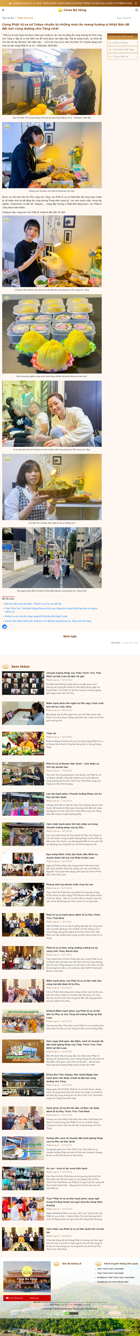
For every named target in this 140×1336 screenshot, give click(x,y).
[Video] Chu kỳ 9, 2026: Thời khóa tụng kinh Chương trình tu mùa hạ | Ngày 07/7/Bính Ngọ (72, 3)
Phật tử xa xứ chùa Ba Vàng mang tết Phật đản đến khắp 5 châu (36, 616)
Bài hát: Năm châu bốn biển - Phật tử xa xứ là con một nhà (33, 604)
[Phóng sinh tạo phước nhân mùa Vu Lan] (23, 894)
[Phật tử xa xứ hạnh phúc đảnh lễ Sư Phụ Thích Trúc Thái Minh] (23, 925)
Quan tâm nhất (130, 643)
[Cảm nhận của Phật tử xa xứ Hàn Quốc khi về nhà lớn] (23, 1239)
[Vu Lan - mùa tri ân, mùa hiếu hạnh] (23, 1178)
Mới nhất (115, 643)
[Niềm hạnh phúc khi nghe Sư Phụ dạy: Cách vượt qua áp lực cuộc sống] (23, 713)
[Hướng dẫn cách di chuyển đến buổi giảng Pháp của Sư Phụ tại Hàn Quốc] (23, 1148)
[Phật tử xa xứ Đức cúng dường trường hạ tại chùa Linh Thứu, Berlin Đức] (23, 958)
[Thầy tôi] (23, 743)
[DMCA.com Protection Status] (70, 1313)
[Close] (136, 3)
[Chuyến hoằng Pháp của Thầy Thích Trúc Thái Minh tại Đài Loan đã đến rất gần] (23, 683)
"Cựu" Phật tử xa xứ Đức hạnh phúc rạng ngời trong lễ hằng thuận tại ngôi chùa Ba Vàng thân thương (74, 1202)
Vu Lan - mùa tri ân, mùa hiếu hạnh (66, 1168)
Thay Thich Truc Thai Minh (110, 1273)
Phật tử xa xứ (52, 680)
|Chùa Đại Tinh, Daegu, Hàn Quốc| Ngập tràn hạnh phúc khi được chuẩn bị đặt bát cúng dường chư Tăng (72, 1078)
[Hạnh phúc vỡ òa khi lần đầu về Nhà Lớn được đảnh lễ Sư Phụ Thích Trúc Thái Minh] (23, 1118)
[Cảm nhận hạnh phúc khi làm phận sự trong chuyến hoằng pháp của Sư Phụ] (23, 834)
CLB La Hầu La (120, 56)
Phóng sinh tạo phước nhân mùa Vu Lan (69, 884)
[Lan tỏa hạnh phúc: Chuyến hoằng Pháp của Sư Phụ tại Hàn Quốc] (23, 804)
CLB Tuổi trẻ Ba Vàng (123, 49)
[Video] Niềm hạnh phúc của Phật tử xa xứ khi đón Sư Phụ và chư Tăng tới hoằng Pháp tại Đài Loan (74, 1014)
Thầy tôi (51, 733)
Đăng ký (34, 1298)
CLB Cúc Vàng (120, 42)
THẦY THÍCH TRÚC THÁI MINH (110, 1269)
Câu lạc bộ (8, 18)
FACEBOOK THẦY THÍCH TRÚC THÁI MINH (115, 1278)
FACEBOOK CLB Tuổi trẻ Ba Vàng (113, 1282)
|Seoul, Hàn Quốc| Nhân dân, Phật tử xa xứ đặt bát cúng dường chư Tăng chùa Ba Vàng (48, 621)
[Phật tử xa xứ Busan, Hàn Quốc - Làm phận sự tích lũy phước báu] (23, 774)
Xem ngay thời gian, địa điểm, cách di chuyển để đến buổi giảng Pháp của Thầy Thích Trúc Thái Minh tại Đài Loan (74, 1044)
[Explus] (70, 650)
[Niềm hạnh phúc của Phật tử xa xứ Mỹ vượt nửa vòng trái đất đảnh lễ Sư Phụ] (23, 991)
